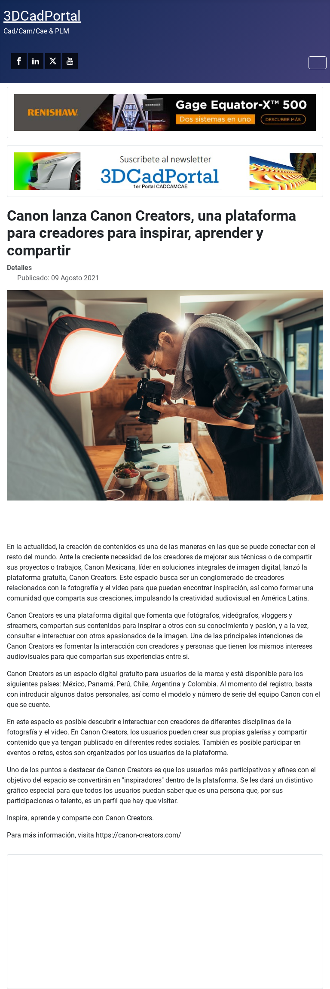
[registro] (165, 171)
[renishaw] (165, 112)
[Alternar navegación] (318, 62)
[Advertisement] (165, 922)
